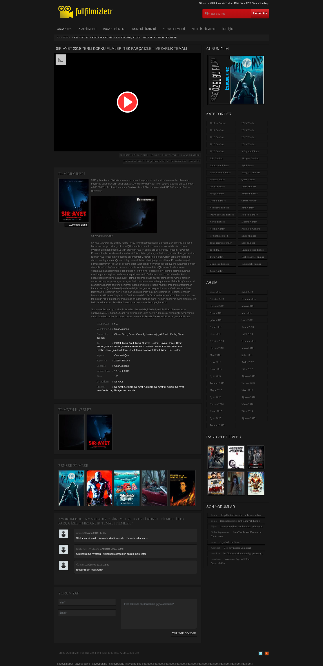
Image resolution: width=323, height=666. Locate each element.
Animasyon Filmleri (220, 165)
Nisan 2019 (215, 313)
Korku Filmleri (174, 29)
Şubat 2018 (247, 355)
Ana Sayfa (63, 37)
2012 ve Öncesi (218, 123)
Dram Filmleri (248, 186)
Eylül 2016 (215, 397)
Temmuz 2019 (248, 299)
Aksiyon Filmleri (150, 343)
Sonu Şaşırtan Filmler (116, 350)
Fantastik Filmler (249, 193)
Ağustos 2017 (248, 376)
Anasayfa (64, 29)
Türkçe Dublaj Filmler (252, 256)
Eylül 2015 (215, 418)
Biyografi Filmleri (250, 172)
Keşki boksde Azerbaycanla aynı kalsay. (241, 515)
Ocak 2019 (247, 320)
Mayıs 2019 (247, 306)
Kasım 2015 (216, 411)
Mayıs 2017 (216, 390)
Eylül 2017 (215, 376)
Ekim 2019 (215, 292)
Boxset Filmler (114, 29)
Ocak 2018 (215, 362)
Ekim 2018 (215, 334)
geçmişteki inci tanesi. (231, 542)
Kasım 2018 (247, 327)
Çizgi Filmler (248, 179)
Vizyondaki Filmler (251, 263)
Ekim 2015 (247, 411)
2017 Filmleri (248, 137)
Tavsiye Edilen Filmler (154, 350)
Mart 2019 (246, 313)
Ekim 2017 (247, 369)
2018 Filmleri (217, 144)
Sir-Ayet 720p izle (143, 387)
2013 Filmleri (248, 123)
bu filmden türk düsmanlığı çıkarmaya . (243, 553)
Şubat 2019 (215, 320)
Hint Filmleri (247, 207)
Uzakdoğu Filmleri (219, 263)
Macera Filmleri (163, 346)
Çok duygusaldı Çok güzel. (238, 547)
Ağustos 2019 (217, 299)
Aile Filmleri (135, 343)
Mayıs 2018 (247, 348)
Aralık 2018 (216, 327)
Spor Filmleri (248, 242)
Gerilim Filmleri (113, 346)
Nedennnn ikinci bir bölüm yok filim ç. (240, 520)
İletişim (228, 29)
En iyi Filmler (217, 193)
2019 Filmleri (121, 343)
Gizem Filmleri (130, 346)
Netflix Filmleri (204, 29)
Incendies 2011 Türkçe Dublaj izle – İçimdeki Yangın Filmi (161, 161)
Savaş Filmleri (248, 235)
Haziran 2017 (248, 383)
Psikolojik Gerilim (250, 228)
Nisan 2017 (247, 390)
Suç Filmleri (135, 350)
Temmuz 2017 (217, 383)
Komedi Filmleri (144, 29)
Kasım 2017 (216, 369)
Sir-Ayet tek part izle (124, 390)
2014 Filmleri (217, 130)
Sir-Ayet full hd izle (164, 387)
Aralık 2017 (247, 362)
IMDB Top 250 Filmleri (222, 214)
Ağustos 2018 (217, 341)
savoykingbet (65, 663)
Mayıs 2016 (247, 404)
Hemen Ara (260, 13)
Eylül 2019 (247, 292)
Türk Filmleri (173, 350)
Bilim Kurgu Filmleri (220, 172)
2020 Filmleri (87, 29)
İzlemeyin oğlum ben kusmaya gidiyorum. (241, 526)
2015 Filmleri (248, 130)
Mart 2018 (215, 355)
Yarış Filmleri (216, 270)
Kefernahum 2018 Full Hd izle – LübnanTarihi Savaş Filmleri (159, 155)
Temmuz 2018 (248, 341)
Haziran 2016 (217, 404)
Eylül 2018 (247, 334)
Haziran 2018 (217, 348)
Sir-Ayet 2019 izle (123, 387)
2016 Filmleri (217, 137)
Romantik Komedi (219, 235)
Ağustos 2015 (248, 418)
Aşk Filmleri (247, 165)
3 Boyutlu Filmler (250, 151)
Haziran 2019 (217, 306)
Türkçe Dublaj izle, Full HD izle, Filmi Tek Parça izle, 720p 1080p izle (98, 652)
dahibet (147, 663)
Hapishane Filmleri (219, 207)
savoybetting (82, 663)
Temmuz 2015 (217, 425)
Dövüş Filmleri (167, 343)
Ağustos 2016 (248, 397)
